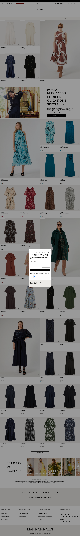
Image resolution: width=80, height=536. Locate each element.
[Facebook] (35, 276)
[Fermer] (49, 251)
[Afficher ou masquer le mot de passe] (49, 265)
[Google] (31, 276)
